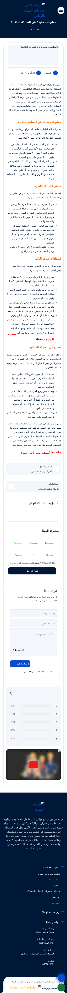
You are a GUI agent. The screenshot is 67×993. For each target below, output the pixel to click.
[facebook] (47, 857)
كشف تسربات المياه (35, 452)
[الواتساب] (61, 987)
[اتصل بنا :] (61, 978)
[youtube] (31, 857)
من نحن (56, 897)
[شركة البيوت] (33, 807)
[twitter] (42, 857)
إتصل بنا (56, 902)
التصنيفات (54, 879)
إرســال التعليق (23, 664)
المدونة (56, 885)
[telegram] (36, 857)
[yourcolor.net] (25, 987)
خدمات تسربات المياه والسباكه (43, 891)
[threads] (20, 857)
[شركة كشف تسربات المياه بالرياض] (34, 10)
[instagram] (25, 857)
